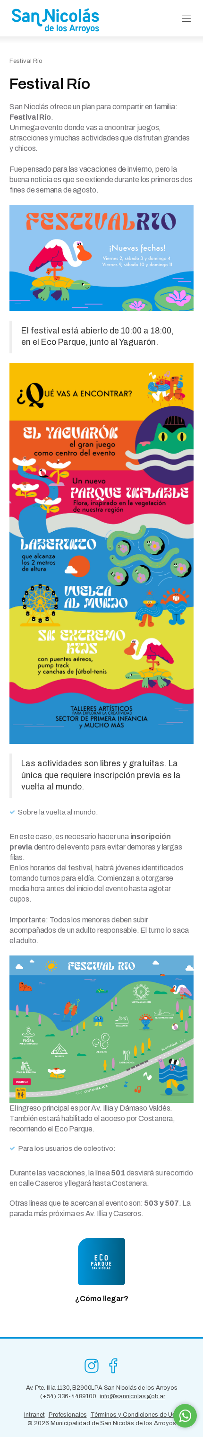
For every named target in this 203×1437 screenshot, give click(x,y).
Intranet (34, 1414)
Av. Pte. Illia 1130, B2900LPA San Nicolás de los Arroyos (102, 1387)
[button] (186, 19)
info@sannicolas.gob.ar (132, 1396)
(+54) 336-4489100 (68, 1396)
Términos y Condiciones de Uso (135, 1414)
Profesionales (68, 1414)
